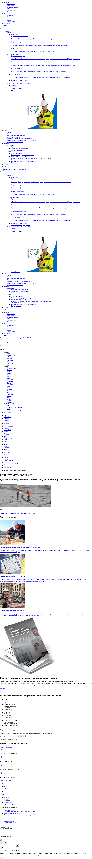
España (9, 373)
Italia (8, 378)
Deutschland (10, 371)
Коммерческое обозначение (12, 813)
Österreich (10, 384)
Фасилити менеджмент (18, 150)
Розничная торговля (17, 153)
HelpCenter (10, 5)
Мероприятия (11, 10)
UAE (8, 409)
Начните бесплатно (6, 747)
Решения (10, 32)
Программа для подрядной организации (19, 138)
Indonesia (10, 362)
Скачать (2, 688)
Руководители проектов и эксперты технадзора (21, 140)
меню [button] (24, 169)
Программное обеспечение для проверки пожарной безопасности (31, 158)
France (9, 375)
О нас (5, 13)
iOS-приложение (9, 821)
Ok (1, 858)
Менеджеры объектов (13, 137)
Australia (9, 358)
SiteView (16, 107)
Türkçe (9, 400)
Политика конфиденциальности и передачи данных (19, 811)
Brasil (9, 353)
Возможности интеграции (19, 80)
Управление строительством (19, 147)
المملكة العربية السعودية (14, 407)
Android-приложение (10, 822)
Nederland (10, 381)
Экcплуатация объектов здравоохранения (23, 161)
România (9, 389)
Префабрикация (16, 163)
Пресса (9, 20)
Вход (5, 25)
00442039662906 (28, 338)
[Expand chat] (1, 842)
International (7, 412)
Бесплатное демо (5, 169)
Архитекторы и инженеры (15, 142)
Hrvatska (9, 376)
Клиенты (10, 15)
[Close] (19, 850)
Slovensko (10, 394)
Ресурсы (6, 2)
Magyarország (11, 379)
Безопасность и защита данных (16, 12)
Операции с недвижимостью (19, 148)
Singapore (10, 363)
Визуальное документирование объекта (19, 83)
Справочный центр (9, 804)
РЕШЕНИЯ (10, 145)
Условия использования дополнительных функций (19, 815)
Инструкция (11, 4)
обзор (9, 132)
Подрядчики (11, 134)
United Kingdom (12, 402)
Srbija (9, 392)
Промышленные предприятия (20, 156)
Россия (9, 386)
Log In (21, 169)
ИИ (5, 166)
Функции (6, 31)
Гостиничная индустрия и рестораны (22, 155)
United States (11, 355)
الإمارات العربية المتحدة (14, 410)
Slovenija (9, 396)
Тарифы (6, 164)
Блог (8, 8)
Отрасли (6, 143)
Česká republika (11, 368)
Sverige (9, 399)
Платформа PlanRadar (17, 34)
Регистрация (14, 169)
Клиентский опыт (12, 7)
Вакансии (10, 17)
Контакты (7, 23)
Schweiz (9, 391)
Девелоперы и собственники (16, 135)
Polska (9, 387)
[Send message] (17, 845)
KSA (8, 405)
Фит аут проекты (16, 159)
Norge (9, 383)
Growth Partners (12, 21)
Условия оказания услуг (11, 810)
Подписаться (21, 736)
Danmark (9, 370)
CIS (8, 365)
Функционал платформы (14, 54)
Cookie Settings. (35, 855)
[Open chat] (1, 848)
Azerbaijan (10, 360)
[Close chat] (5, 842)
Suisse (9, 397)
